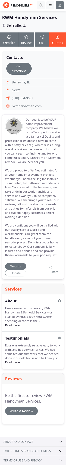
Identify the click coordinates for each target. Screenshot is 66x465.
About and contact (18, 442)
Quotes (57, 43)
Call (42, 43)
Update (16, 273)
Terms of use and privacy (23, 460)
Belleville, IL (16, 25)
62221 (16, 90)
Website (9, 43)
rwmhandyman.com (27, 106)
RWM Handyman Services (29, 17)
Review (26, 43)
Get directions (18, 68)
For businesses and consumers (27, 451)
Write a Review (21, 411)
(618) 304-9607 (22, 98)
